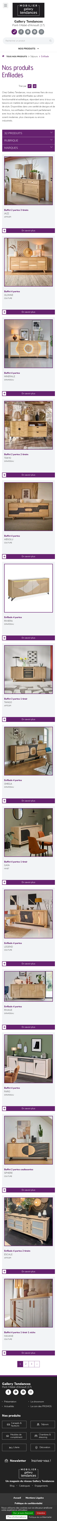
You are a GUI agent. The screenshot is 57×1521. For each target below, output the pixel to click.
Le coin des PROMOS (41, 1406)
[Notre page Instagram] (41, 32)
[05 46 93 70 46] (14, 32)
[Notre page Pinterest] (34, 32)
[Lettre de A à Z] (34, 86)
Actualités (9, 1406)
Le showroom (37, 1402)
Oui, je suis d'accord (23, 1513)
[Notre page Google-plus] (28, 32)
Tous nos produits (16, 57)
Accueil (17, 1498)
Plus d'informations (16, 1517)
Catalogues (24, 1486)
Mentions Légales (35, 1498)
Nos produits (26, 49)
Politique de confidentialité (28, 1503)
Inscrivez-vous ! (41, 1461)
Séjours (34, 56)
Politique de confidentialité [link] (40, 1517)
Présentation (10, 1402)
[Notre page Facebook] (21, 32)
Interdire (41, 1513)
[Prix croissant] (29, 86)
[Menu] (5, 5)
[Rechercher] (51, 40)
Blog (12, 1486)
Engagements (41, 1486)
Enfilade (45, 56)
